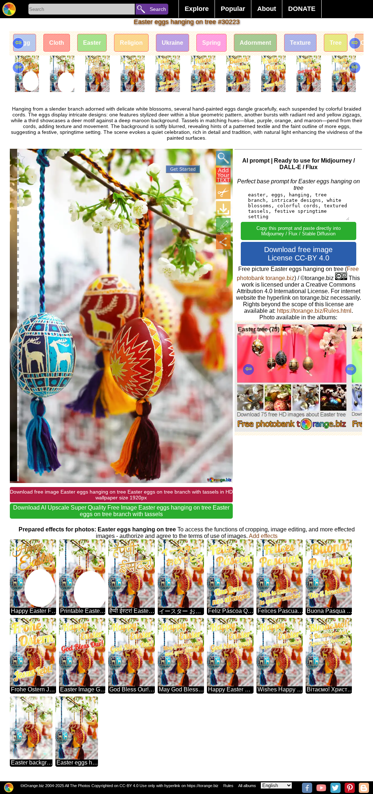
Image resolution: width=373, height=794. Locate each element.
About (266, 8)
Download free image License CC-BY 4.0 (298, 254)
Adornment (255, 43)
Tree (336, 43)
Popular (233, 8)
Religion (131, 43)
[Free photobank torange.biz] (9, 9)
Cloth (56, 43)
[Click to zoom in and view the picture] (223, 158)
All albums (247, 785)
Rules (228, 785)
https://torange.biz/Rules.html (314, 311)
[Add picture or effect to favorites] (19, 158)
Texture (300, 43)
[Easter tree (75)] (292, 430)
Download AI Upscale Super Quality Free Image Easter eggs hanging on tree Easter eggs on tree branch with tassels (121, 510)
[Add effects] (223, 225)
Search (158, 9)
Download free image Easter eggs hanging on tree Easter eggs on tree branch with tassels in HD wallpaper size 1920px (121, 494)
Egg (24, 43)
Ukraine (172, 43)
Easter (92, 43)
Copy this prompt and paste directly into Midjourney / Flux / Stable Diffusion (298, 231)
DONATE (301, 8)
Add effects (263, 536)
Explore (197, 8)
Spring (211, 43)
